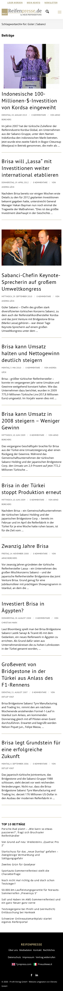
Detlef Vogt (8, 696)
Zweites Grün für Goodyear (19, 864)
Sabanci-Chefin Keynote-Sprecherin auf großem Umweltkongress (31, 282)
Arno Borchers (9, 558)
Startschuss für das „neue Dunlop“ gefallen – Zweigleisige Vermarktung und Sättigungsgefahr (30, 855)
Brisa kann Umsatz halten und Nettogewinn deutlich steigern (30, 353)
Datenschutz (14, 957)
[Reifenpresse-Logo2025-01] (22, 12)
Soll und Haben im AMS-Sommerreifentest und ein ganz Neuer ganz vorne (31, 901)
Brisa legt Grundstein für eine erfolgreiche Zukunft (31, 749)
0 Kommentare (38, 115)
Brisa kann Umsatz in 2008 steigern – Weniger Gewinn (31, 420)
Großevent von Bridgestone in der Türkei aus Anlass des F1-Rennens (27, 674)
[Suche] (48, 12)
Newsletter (50, 2)
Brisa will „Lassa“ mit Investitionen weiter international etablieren (30, 168)
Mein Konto (33, 2)
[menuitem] (15, 2)
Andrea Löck (8, 187)
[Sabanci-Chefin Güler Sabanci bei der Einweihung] (31, 66)
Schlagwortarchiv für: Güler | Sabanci (24, 24)
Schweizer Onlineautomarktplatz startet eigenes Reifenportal (27, 920)
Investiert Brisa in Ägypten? (23, 607)
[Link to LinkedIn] (36, 975)
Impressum (28, 957)
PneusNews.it (45, 964)
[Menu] (59, 12)
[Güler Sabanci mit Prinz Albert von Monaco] (31, 247)
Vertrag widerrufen (45, 957)
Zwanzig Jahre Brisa (25, 545)
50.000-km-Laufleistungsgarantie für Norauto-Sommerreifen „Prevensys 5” (30, 891)
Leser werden (15, 2)
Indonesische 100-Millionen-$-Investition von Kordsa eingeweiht (29, 100)
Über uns (13, 950)
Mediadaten (25, 950)
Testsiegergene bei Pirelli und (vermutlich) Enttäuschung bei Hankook (28, 910)
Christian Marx (9, 622)
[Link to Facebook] (31, 975)
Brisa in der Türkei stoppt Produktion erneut (31, 488)
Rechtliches (49, 950)
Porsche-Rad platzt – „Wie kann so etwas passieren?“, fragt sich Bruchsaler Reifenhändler (27, 832)
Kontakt (37, 950)
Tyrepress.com (23, 964)
